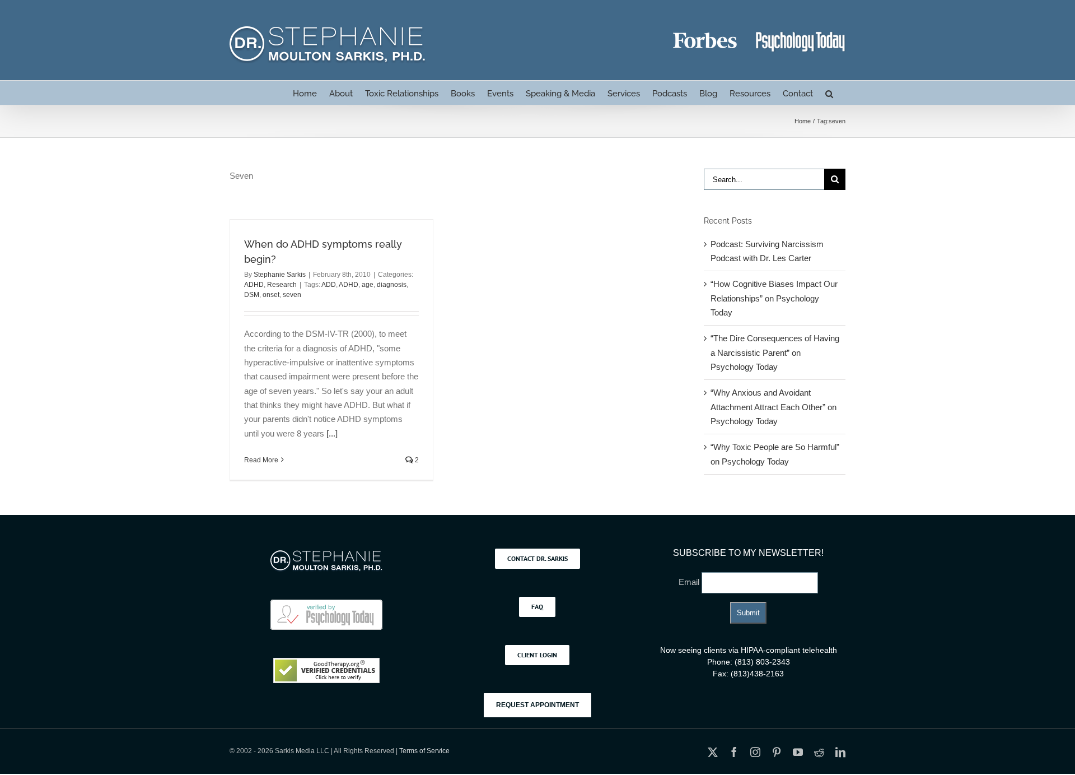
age (367, 285)
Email (690, 582)
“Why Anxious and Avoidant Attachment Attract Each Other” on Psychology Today (773, 407)
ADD (328, 285)
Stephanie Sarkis (280, 275)
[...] (332, 433)
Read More (261, 460)
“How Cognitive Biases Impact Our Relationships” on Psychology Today (774, 298)
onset (271, 295)
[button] (829, 93)
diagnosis (391, 285)
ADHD (254, 285)
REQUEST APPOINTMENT (537, 705)
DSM (251, 295)
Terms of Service (424, 751)
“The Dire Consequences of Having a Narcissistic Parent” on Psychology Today (775, 352)
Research (282, 285)
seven (292, 295)
